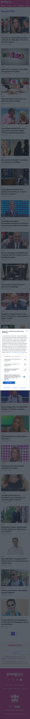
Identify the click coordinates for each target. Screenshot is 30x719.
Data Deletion (7, 387)
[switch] (25, 359)
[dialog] (15, 359)
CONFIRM (9, 382)
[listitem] (15, 356)
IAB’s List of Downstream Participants (16, 352)
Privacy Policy (23, 387)
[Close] (27, 331)
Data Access (15, 387)
